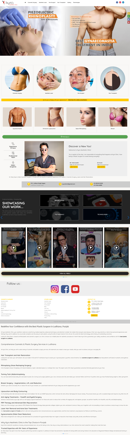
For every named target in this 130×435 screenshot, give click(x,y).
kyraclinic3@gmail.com (97, 304)
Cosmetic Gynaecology (6, 314)
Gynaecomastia (17, 128)
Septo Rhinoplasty (81, 128)
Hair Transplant (61, 2)
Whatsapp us (65, 136)
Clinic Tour (46, 308)
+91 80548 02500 (95, 309)
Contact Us (94, 315)
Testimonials (59, 214)
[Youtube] (75, 289)
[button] (62, 433)
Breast (113, 128)
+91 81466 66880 (95, 308)
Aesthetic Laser (43, 2)
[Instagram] (54, 289)
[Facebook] (65, 289)
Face (2, 312)
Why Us (46, 312)
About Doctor (74, 166)
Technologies (76, 2)
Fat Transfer (3, 306)
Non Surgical (52, 2)
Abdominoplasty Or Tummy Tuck (8, 310)
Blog (45, 306)
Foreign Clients (47, 310)
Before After (59, 200)
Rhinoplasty (3, 304)
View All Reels (65, 273)
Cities (45, 317)
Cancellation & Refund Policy (50, 314)
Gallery (69, 2)
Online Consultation (5, 315)
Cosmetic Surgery (32, 2)
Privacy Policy (47, 315)
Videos (102, 200)
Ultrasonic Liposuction (49, 128)
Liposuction (3, 303)
